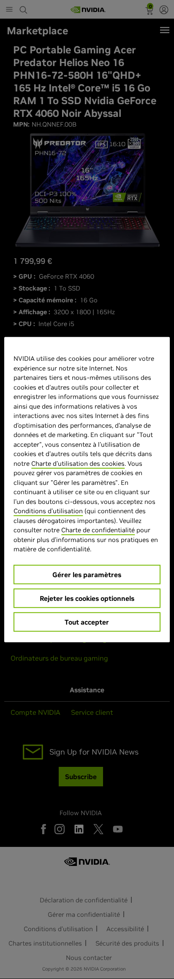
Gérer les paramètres (86, 574)
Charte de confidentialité (98, 530)
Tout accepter (87, 621)
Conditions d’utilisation (48, 511)
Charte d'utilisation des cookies (78, 463)
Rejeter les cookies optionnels (87, 598)
